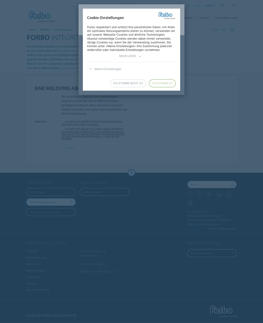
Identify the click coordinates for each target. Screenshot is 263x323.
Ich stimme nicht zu (128, 83)
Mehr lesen (127, 56)
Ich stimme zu (162, 83)
